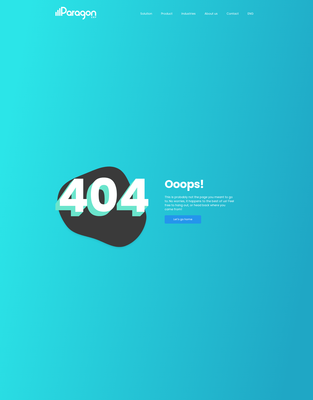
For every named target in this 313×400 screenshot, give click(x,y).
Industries (188, 14)
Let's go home (182, 219)
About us (211, 14)
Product (166, 14)
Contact (233, 14)
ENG (250, 14)
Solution (146, 14)
